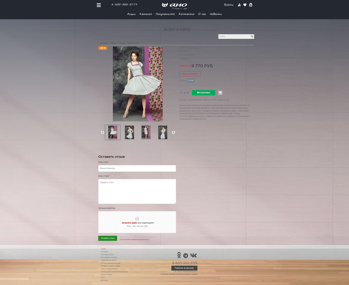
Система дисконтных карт (111, 263)
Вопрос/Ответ (106, 274)
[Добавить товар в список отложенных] (220, 93)
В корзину (204, 93)
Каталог (145, 14)
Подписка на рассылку (184, 268)
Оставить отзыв (108, 238)
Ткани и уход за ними (109, 269)
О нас (202, 14)
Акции (131, 14)
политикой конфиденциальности (134, 239)
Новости (216, 14)
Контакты (186, 14)
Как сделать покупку (109, 257)
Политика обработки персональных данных (178, 274)
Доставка (104, 280)
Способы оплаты (107, 254)
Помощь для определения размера (114, 271)
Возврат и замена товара (110, 266)
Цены (103, 277)
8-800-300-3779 (124, 4)
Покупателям (165, 14)
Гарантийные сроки (108, 260)
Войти (229, 4)
